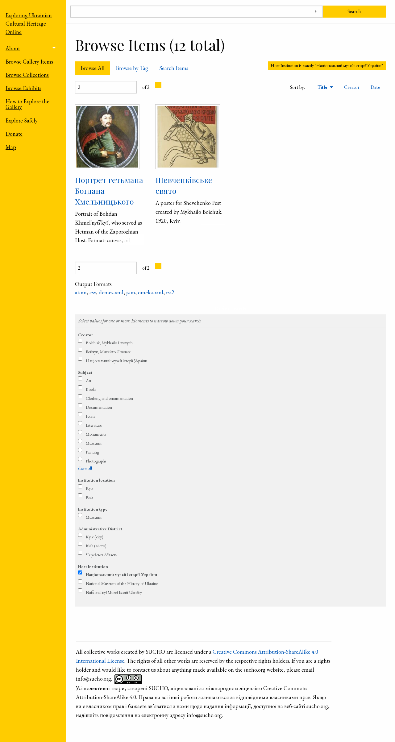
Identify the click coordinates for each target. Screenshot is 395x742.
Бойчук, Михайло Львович (108, 351)
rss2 (170, 292)
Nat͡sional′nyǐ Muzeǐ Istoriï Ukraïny (114, 592)
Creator (352, 87)
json (130, 292)
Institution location (96, 480)
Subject (85, 372)
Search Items (173, 68)
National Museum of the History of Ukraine (122, 583)
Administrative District (100, 529)
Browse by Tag (132, 68)
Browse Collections (27, 74)
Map (11, 147)
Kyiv (90, 488)
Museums (94, 443)
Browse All (93, 68)
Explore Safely (22, 120)
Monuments (96, 434)
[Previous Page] (158, 85)
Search (354, 11)
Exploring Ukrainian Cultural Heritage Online (29, 23)
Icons (90, 416)
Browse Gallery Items (29, 61)
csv (92, 292)
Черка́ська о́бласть (101, 555)
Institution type (92, 509)
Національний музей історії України (116, 360)
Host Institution (93, 566)
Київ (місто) (96, 546)
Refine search (230, 308)
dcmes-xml (111, 292)
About (13, 48)
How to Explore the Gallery (27, 104)
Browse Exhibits (23, 88)
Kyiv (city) (94, 537)
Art (88, 380)
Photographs (96, 461)
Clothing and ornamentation (109, 398)
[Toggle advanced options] (316, 12)
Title (323, 87)
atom (81, 292)
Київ (89, 497)
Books (91, 389)
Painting (92, 452)
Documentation (99, 407)
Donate (14, 133)
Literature (94, 425)
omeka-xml (150, 292)
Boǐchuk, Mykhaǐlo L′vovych (109, 343)
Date (375, 87)
